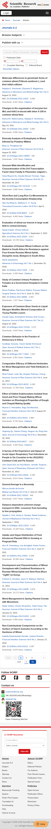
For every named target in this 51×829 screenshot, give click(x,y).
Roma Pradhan (8, 290)
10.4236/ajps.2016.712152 (18, 327)
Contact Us (7, 778)
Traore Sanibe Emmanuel (30, 344)
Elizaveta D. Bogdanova (32, 88)
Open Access (33, 790)
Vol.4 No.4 (37, 582)
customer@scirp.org (14, 692)
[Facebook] (16, 677)
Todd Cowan (37, 606)
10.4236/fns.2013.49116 (17, 418)
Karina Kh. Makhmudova (12, 119)
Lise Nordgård (26, 545)
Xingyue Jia (33, 431)
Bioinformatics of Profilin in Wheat (19, 427)
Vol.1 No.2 (25, 233)
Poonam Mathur (40, 290)
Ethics (30, 763)
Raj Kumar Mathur (24, 290)
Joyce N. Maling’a (28, 579)
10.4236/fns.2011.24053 (17, 556)
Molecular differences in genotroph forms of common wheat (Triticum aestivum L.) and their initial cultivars (24, 81)
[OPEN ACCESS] (43, 5)
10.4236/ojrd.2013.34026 (17, 475)
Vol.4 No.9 (31, 411)
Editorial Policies (35, 766)
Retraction (32, 801)
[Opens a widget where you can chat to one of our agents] (40, 824)
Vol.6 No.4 (32, 435)
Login (6, 13)
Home (7, 20)
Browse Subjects (12, 35)
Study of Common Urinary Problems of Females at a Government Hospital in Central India (25, 283)
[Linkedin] (28, 677)
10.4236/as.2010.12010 (17, 237)
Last (19, 662)
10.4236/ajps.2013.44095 (18, 589)
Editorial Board (35, 65)
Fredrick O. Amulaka (11, 579)
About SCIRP (35, 758)
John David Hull (9, 465)
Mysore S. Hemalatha (11, 407)
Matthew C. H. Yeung (27, 203)
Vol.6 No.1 (31, 639)
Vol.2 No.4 (31, 549)
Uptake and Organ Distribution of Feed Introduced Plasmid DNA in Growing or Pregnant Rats (22, 538)
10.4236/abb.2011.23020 (17, 129)
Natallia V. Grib (8, 515)
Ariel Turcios (38, 317)
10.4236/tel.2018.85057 (17, 213)
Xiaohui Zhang (20, 431)
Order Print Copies (10, 798)
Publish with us (11, 42)
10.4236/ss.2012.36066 (17, 297)
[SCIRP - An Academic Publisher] (19, 5)
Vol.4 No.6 (37, 377)
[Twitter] (3, 677)
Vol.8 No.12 (38, 179)
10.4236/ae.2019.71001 (17, 270)
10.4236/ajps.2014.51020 (18, 616)
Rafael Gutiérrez (39, 515)
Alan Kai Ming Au (9, 203)
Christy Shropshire (23, 606)
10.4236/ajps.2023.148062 (18, 156)
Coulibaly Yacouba (10, 344)
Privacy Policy (33, 805)
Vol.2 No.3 (43, 122)
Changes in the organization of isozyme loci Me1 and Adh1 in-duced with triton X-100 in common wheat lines (24, 111)
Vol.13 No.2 (24, 492)
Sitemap (5, 774)
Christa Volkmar (22, 230)
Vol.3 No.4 (39, 468)
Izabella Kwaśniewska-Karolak (15, 636)
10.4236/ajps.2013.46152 (18, 384)
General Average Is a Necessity (18, 484)
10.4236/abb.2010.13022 (17, 99)
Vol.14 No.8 (38, 149)
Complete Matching (15, 65)
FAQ (4, 809)
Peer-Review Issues (36, 774)
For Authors (33, 770)
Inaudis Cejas (8, 317)
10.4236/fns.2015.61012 (17, 646)
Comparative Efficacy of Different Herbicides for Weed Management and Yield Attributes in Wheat (25, 366)
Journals (16, 20)
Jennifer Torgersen (39, 465)
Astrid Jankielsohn (10, 260)
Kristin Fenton (39, 545)
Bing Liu (5, 146)
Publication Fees (35, 778)
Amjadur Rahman (30, 374)
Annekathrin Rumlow (24, 317)
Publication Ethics (35, 794)
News (4, 782)
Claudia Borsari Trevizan (28, 176)
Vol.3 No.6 (21, 293)
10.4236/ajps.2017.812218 (18, 186)
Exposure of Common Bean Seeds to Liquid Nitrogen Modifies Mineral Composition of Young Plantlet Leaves (25, 309)
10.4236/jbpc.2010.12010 (18, 525)
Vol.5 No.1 (37, 609)
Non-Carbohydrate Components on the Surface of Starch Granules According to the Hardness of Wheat (25, 629)
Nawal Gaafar (8, 230)
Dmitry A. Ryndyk (23, 515)
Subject (5, 766)
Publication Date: (13, 58)
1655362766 (10, 699)
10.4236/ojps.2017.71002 (18, 354)
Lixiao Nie (18, 374)
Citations (28, 102)
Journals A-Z (7, 763)
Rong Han (43, 431)
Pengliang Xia (16, 146)
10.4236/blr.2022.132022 (17, 495)
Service (6, 786)
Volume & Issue (8, 813)
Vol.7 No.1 (28, 263)
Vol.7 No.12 (38, 320)
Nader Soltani (8, 606)
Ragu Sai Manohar (30, 407)
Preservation (33, 798)
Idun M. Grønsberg (10, 545)
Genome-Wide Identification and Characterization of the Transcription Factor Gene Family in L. (24, 168)
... (38, 658)
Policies (32, 786)
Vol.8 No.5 (33, 206)
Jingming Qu (7, 431)
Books (4, 770)
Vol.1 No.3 (43, 92)
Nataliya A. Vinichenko (11, 88)
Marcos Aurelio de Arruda (13, 488)
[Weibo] (40, 677)
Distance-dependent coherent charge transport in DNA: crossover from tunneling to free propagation (24, 508)
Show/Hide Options (11, 69)
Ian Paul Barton (23, 465)
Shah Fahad (7, 374)
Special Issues (34, 782)
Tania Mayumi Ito (9, 176)
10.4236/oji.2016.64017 (17, 441)
